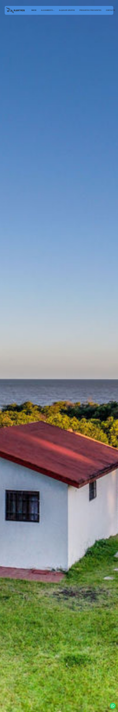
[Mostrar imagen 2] (60, 709)
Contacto (110, 10)
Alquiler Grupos (67, 10)
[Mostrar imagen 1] (58, 709)
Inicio (33, 10)
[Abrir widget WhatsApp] (113, 706)
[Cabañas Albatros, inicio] (15, 10)
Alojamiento (47, 10)
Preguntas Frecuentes (90, 10)
